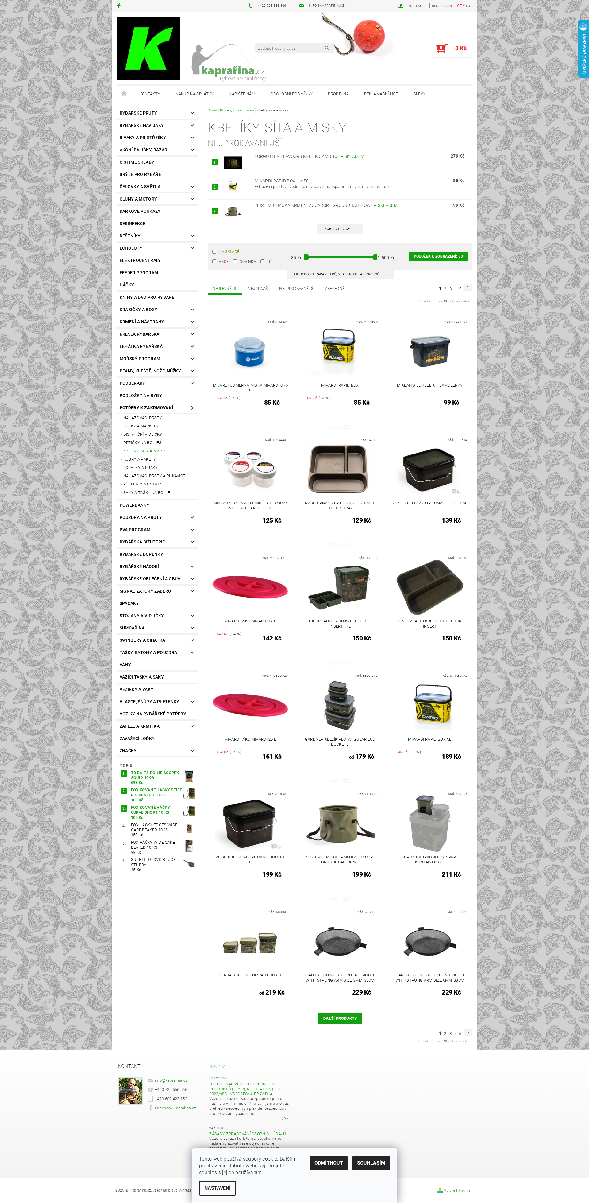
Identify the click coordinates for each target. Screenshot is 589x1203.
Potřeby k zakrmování (146, 407)
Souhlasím (371, 1163)
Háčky (127, 284)
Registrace (442, 6)
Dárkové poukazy (140, 211)
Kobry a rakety (139, 459)
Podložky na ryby (141, 395)
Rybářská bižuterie (142, 541)
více (285, 1119)
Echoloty (131, 248)
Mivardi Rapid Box (282, 180)
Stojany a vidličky (142, 615)
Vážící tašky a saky (142, 677)
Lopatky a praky (140, 467)
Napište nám (242, 93)
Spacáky (129, 603)
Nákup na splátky (194, 93)
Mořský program (140, 358)
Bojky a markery (141, 426)
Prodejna (338, 93)
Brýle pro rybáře (140, 174)
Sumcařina (132, 627)
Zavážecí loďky (137, 738)
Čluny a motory (138, 199)
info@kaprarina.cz (171, 1080)
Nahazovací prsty (142, 417)
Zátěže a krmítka (140, 726)
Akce (224, 261)
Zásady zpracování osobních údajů (247, 1133)
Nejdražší (258, 288)
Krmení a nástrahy (142, 321)
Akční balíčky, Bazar (143, 149)
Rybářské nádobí (139, 566)
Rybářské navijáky (142, 125)
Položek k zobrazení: (438, 256)
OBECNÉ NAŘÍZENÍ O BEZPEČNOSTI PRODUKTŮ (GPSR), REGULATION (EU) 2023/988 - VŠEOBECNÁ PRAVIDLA (244, 1089)
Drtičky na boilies (142, 442)
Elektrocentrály (140, 260)
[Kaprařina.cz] (148, 48)
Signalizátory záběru (145, 591)
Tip (269, 261)
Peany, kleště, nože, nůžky (150, 370)
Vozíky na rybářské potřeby (153, 713)
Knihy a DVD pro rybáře (147, 297)
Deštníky (130, 235)
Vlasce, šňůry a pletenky (149, 701)
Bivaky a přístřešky (143, 137)
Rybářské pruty (138, 113)
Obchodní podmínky (292, 93)
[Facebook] (120, 5)
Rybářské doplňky (141, 554)
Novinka (248, 261)
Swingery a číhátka (142, 640)
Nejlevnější (225, 288)
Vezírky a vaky (136, 689)
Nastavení (217, 1188)
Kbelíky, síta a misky (144, 451)
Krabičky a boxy (139, 309)
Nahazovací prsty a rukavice (154, 475)
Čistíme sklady (137, 162)
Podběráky (132, 383)
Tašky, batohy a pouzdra (148, 652)
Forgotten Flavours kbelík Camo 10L (309, 156)
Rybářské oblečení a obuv (150, 578)
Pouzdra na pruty (141, 517)
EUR (469, 6)
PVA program (135, 529)
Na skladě (229, 252)
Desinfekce (132, 223)
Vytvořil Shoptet (458, 1190)
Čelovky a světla (140, 186)
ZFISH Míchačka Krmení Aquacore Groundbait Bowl (326, 205)
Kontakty (150, 93)
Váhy (125, 664)
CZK (461, 5)
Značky (128, 750)
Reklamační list (381, 93)
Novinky (217, 1066)
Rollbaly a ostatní (143, 484)
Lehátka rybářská (141, 346)
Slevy (420, 93)
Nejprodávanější (296, 288)
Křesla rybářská (140, 334)
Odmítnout (328, 1163)
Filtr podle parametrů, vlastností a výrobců (337, 274)
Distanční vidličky (142, 434)
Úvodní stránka (124, 94)
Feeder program (139, 272)
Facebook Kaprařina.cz (175, 1108)
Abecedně (335, 288)
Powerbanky (134, 505)
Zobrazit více (337, 229)
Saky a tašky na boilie (146, 492)
